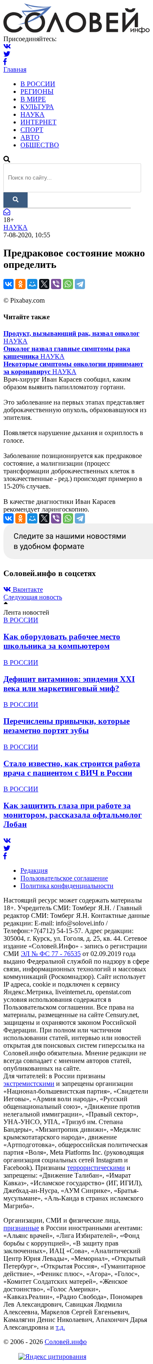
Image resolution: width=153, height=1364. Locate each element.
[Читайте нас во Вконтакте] (7, 46)
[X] (44, 284)
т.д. (60, 1327)
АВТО (30, 137)
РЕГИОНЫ (37, 91)
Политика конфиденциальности (66, 885)
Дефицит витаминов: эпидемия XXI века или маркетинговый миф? (69, 684)
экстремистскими (28, 1083)
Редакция (34, 870)
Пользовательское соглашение (64, 878)
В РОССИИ (37, 83)
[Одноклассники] (20, 284)
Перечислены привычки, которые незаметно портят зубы (66, 726)
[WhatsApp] (68, 284)
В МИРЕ (33, 99)
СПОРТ (31, 129)
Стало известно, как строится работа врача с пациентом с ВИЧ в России (71, 768)
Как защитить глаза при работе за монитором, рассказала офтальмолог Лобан (72, 815)
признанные (21, 1228)
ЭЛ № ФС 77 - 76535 (51, 953)
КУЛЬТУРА (37, 106)
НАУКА (32, 114)
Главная (14, 69)
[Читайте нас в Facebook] (5, 61)
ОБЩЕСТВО (39, 145)
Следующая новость (32, 597)
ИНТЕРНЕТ (38, 122)
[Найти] (15, 200)
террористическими (96, 1167)
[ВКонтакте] (8, 284)
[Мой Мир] (32, 284)
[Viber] (56, 284)
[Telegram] (80, 284)
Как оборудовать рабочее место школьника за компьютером (61, 641)
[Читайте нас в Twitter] (6, 54)
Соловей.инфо (66, 1341)
